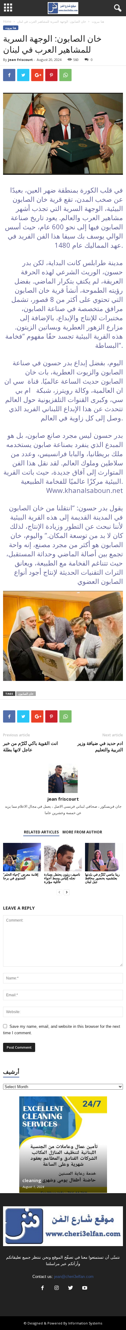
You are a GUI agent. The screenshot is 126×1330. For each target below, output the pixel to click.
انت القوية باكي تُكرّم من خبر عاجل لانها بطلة (30, 746)
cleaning (31, 1180)
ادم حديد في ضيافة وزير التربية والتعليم (100, 746)
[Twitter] (71, 1288)
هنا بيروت (98, 21)
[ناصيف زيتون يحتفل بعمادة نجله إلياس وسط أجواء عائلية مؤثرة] (63, 857)
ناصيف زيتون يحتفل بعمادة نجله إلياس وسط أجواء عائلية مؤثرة (62, 878)
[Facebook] (42, 1288)
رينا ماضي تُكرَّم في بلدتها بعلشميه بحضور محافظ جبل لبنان (102, 878)
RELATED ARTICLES (41, 832)
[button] (116, 8)
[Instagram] (57, 1288)
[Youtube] (84, 1288)
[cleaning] (63, 1147)
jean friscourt (20, 59)
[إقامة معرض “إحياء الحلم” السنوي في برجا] (22, 857)
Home (7, 21)
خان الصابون (26, 694)
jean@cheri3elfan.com (74, 1276)
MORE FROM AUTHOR (82, 832)
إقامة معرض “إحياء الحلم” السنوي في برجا (20, 876)
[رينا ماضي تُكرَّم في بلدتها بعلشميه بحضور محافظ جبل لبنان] (104, 857)
